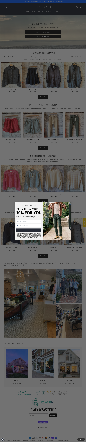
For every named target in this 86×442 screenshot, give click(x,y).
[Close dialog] (70, 204)
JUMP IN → (29, 230)
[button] (2, 439)
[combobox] (18, 225)
